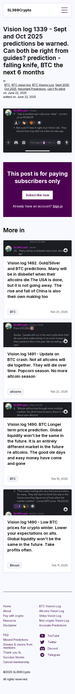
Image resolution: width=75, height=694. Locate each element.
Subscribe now (37, 195)
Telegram (54, 655)
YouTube (53, 635)
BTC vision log (21, 85)
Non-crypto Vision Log (54, 620)
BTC (7, 85)
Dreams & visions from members (17, 646)
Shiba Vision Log (50, 615)
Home (7, 606)
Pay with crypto (13, 615)
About (7, 611)
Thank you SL (12, 652)
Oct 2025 (10, 89)
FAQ (6, 635)
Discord (53, 648)
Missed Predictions (15, 639)
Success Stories (13, 657)
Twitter (52, 642)
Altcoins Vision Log (51, 611)
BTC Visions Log (43, 85)
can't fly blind (56, 89)
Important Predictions (32, 89)
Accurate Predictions (53, 625)
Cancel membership (16, 662)
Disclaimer (10, 625)
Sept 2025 (62, 85)
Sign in (58, 206)
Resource (9, 620)
